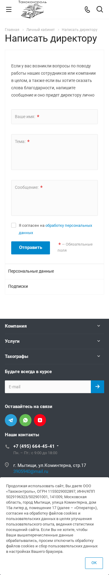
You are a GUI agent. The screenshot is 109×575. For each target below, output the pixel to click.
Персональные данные (31, 271)
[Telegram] (11, 420)
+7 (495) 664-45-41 (34, 446)
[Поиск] (100, 10)
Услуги (12, 341)
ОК (94, 562)
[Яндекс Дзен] (40, 420)
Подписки (18, 286)
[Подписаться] (97, 386)
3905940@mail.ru (30, 471)
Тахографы (16, 356)
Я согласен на (55, 229)
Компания (16, 326)
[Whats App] (25, 420)
